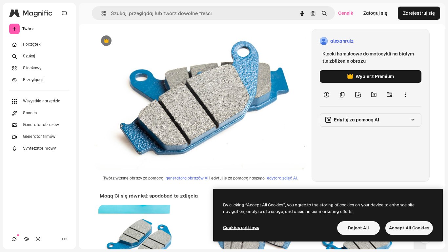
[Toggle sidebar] (64, 13)
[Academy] (26, 239)
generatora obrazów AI (187, 178)
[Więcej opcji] (405, 94)
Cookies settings (241, 227)
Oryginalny (139, 41)
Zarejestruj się (419, 13)
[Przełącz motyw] (38, 239)
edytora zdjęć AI (282, 178)
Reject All (358, 228)
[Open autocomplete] (101, 13)
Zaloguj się (375, 13)
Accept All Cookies (409, 228)
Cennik (346, 13)
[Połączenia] (14, 239)
